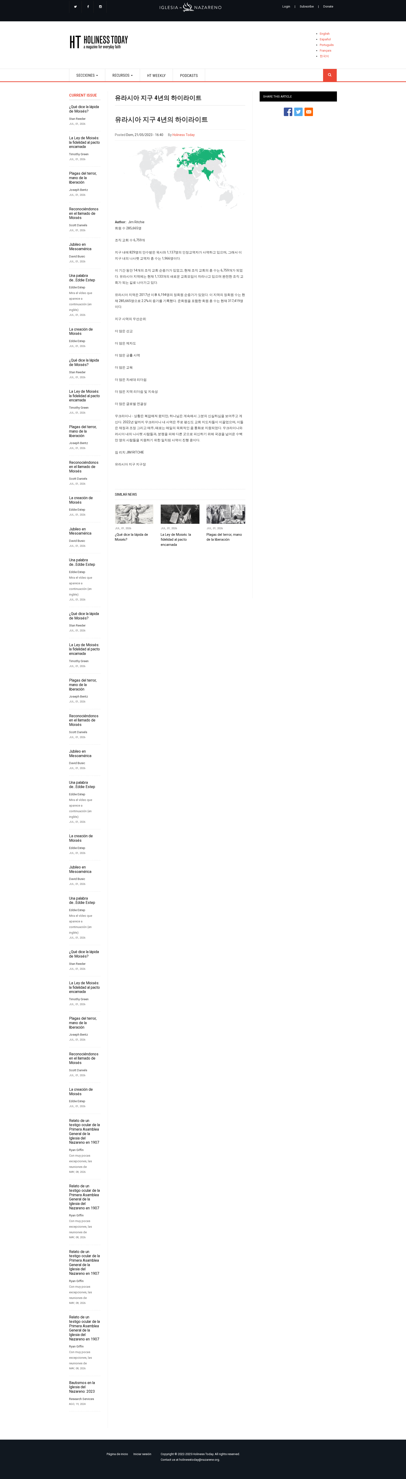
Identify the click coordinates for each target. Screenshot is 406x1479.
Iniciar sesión (142, 1454)
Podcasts (189, 75)
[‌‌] (75, 7)
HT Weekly (156, 75)
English (325, 33)
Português (327, 45)
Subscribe (307, 6)
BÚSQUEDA (330, 75)
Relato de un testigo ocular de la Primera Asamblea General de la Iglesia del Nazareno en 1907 (84, 1132)
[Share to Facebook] (288, 112)
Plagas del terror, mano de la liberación (83, 177)
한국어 (324, 56)
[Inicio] (100, 43)
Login (286, 6)
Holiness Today (183, 135)
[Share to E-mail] (308, 112)
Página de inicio (117, 1454)
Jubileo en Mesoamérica (80, 246)
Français (325, 50)
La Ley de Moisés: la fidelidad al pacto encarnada (84, 142)
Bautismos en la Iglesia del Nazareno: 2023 (82, 1387)
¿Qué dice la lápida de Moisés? (84, 109)
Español (325, 39)
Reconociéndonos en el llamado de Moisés (83, 213)
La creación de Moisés (81, 331)
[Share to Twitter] (298, 112)
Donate (328, 6)
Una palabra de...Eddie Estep (82, 278)
